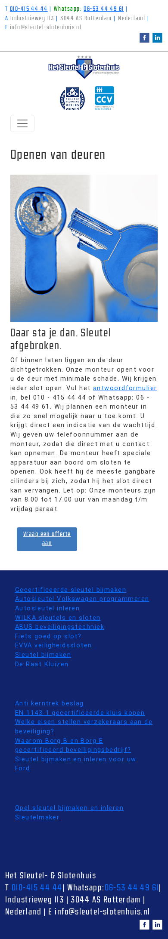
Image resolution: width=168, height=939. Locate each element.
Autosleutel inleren (47, 608)
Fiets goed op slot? (48, 636)
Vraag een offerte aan (47, 539)
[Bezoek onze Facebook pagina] (144, 37)
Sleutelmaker (37, 817)
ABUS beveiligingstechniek (59, 627)
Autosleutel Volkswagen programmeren (82, 599)
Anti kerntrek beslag (49, 703)
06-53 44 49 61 (104, 9)
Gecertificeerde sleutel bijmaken (70, 590)
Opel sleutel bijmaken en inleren (69, 808)
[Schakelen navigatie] (22, 123)
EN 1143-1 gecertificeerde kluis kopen (80, 713)
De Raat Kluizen (42, 664)
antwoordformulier (125, 388)
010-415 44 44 (29, 9)
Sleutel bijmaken (43, 655)
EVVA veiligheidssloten (53, 645)
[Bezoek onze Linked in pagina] (157, 37)
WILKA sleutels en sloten (58, 618)
